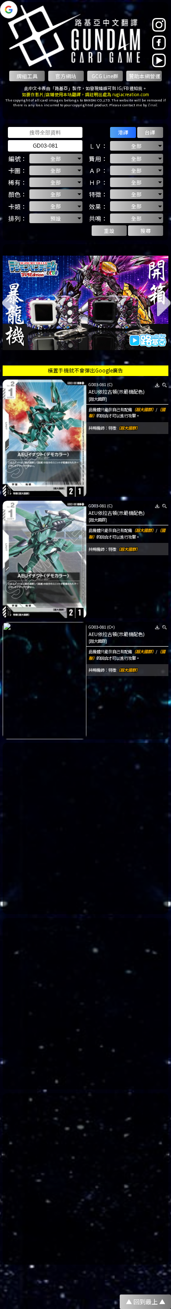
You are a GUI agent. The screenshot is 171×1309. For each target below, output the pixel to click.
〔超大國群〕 (144, 409)
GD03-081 (97, 384)
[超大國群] (98, 399)
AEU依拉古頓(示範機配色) (117, 391)
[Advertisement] (85, 828)
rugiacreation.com (130, 94)
